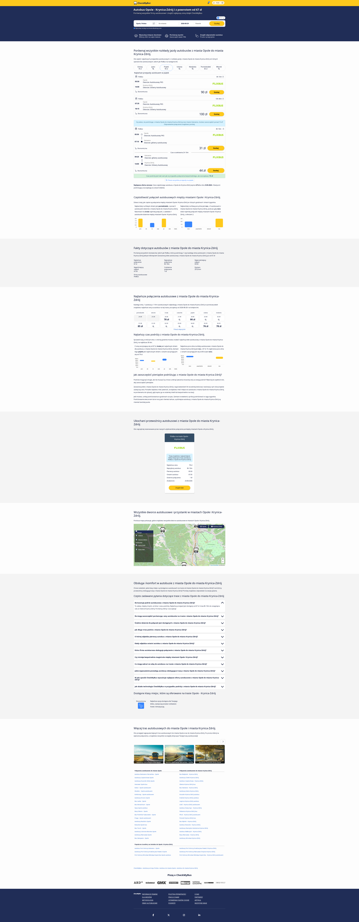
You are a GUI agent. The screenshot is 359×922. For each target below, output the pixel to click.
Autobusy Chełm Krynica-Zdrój (189, 777)
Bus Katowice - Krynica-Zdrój (189, 788)
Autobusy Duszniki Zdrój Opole (144, 781)
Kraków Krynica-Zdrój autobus (189, 798)
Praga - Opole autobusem (143, 818)
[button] (196, 525)
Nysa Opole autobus (141, 808)
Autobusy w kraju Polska (150, 868)
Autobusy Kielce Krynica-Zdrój (189, 791)
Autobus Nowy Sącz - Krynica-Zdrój (191, 808)
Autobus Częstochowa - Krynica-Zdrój (191, 781)
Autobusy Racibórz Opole (143, 821)
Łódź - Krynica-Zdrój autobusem (190, 804)
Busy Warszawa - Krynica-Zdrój (189, 835)
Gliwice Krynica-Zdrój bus (188, 784)
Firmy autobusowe (149, 903)
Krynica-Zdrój (217, 526)
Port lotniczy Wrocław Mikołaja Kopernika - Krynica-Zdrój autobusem (201, 855)
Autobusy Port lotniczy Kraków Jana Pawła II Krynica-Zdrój (198, 848)
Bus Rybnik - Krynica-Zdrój (188, 821)
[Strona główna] (142, 3)
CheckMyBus (138, 868)
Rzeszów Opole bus (141, 825)
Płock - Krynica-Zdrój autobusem (190, 815)
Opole (204, 526)
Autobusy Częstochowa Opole (144, 777)
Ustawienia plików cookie (178, 900)
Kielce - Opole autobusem (143, 788)
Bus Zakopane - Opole (142, 838)
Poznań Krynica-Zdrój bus (188, 818)
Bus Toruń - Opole (140, 828)
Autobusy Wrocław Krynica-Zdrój (190, 838)
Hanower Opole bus (141, 784)
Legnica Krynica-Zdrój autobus (189, 801)
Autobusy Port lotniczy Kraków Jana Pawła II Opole (151, 852)
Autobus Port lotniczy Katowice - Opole (147, 848)
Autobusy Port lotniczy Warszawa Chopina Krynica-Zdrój (197, 852)
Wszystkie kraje (201, 903)
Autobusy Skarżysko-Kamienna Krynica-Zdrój (194, 828)
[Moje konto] (208, 3)
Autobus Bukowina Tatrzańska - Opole (147, 774)
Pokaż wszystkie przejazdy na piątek (180, 180)
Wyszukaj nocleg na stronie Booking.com (148, 28)
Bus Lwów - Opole (140, 801)
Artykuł (198, 900)
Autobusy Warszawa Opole (143, 835)
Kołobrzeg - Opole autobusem (144, 794)
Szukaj (216, 92)
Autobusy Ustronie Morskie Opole (145, 831)
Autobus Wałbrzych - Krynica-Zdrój (190, 831)
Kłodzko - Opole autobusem (143, 791)
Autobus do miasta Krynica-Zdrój (187, 868)
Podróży (171, 903)
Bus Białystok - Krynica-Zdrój (189, 774)
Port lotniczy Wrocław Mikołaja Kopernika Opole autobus (153, 855)
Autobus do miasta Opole (168, 868)
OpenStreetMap (215, 565)
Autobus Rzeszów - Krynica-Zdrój (190, 825)
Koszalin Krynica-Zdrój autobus (189, 794)
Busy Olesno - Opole (141, 811)
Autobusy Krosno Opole (142, 798)
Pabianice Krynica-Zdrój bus (188, 811)
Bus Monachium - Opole (142, 804)
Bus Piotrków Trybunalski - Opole (145, 815)
